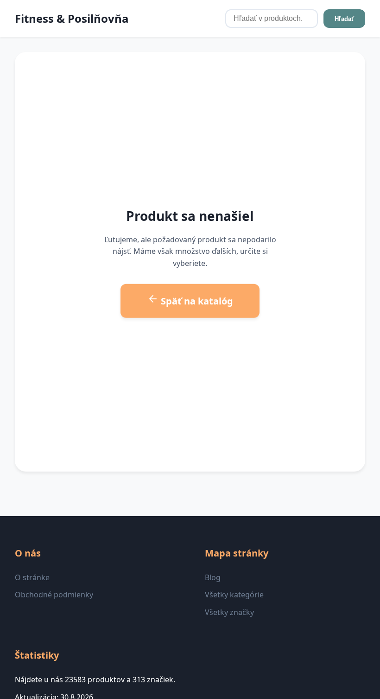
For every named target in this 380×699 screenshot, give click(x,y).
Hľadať (344, 18)
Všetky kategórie (234, 594)
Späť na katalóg (195, 301)
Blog (213, 577)
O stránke (32, 577)
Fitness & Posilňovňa (72, 18)
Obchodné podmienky (54, 594)
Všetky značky (229, 612)
